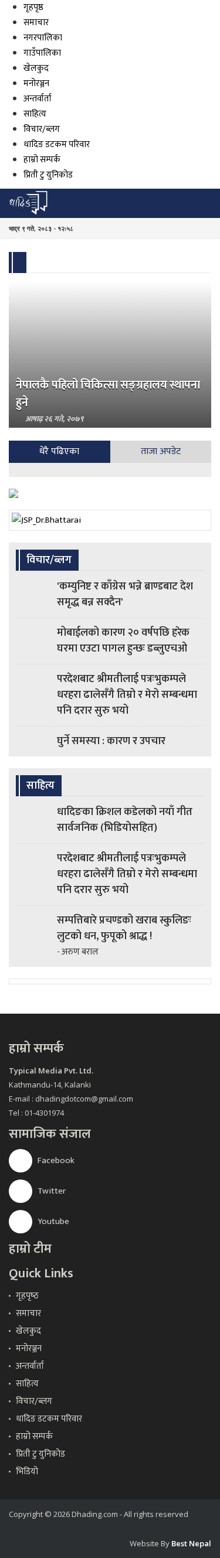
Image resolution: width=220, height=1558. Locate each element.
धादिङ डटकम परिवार (56, 144)
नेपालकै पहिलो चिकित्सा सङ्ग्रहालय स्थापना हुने (108, 394)
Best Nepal (191, 1543)
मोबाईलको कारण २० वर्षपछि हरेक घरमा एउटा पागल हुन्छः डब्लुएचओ (123, 640)
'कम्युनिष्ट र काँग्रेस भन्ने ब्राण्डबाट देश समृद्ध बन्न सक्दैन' (125, 594)
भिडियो (27, 1471)
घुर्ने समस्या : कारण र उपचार (111, 741)
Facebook (55, 1160)
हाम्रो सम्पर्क (41, 159)
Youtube (52, 1221)
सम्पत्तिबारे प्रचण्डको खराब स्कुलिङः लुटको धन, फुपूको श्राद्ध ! (124, 928)
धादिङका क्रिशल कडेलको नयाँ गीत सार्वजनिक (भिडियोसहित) (124, 820)
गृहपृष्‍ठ (27, 1295)
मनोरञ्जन (36, 83)
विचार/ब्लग (41, 129)
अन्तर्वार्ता (37, 98)
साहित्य (34, 114)
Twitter (51, 1191)
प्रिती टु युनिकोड (48, 175)
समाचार (36, 22)
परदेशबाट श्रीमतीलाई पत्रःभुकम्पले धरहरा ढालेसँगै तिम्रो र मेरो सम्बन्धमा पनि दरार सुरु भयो (127, 695)
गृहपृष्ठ (33, 7)
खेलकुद (36, 68)
